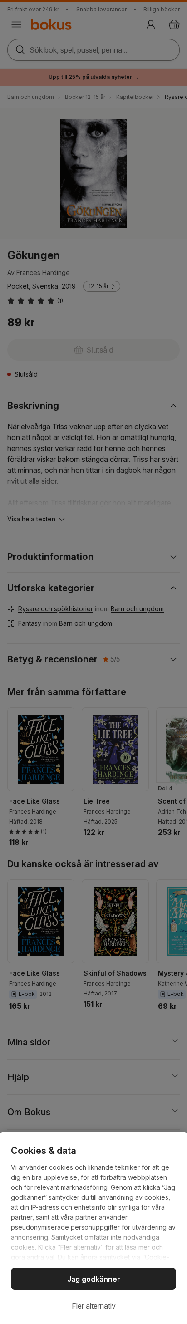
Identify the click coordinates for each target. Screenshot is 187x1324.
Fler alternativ (94, 1305)
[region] (93, 1228)
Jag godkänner (93, 1279)
